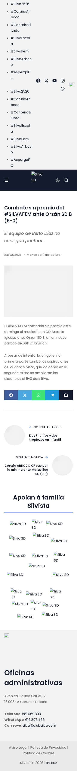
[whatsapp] (63, 89)
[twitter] (46, 80)
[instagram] (63, 80)
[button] (17, 84)
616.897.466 (35, 719)
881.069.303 (31, 713)
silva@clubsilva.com (39, 725)
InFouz (51, 762)
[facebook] (38, 80)
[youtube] (54, 80)
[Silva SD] (38, 180)
